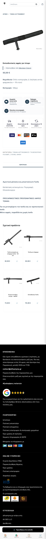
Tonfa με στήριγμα (33, 252)
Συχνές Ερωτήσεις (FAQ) (12, 461)
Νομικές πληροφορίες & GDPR (14, 437)
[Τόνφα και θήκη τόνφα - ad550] (12, 280)
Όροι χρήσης (8, 468)
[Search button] (36, 4)
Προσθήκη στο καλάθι (24, 530)
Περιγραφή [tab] (23, 165)
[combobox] (21, 4)
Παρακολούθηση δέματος (13, 464)
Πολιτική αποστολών (11, 423)
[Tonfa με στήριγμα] (33, 238)
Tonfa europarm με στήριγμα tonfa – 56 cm (13, 253)
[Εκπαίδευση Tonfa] (33, 280)
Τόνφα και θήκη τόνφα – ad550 (12, 295)
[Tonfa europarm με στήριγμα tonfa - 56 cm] (12, 238)
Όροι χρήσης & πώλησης (12, 434)
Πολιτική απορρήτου (11, 427)
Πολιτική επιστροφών (11, 471)
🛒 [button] (17, 261)
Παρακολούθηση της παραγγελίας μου (18, 373)
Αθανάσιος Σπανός (25, 68)
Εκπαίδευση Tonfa (33, 294)
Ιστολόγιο (6, 420)
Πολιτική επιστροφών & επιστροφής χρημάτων (21, 430)
